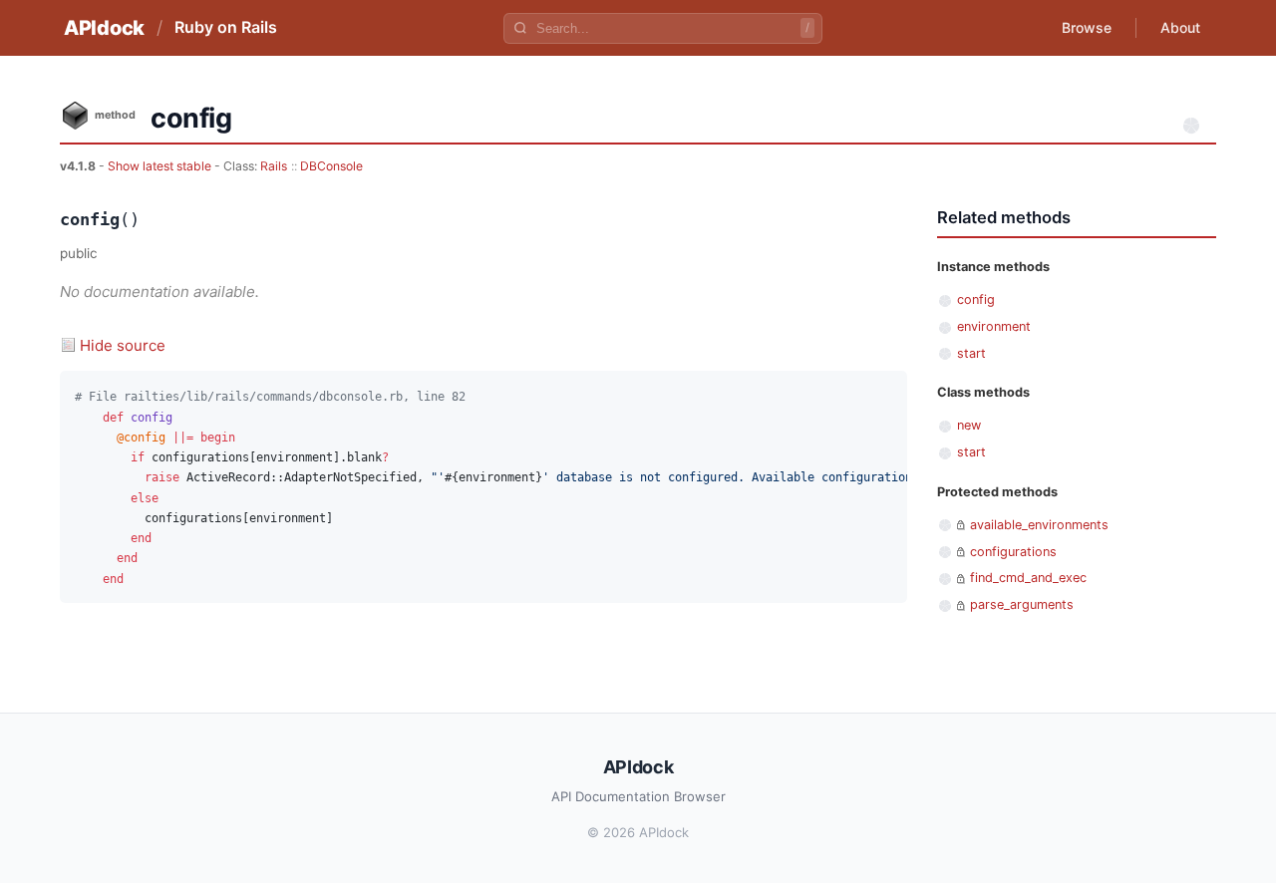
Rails (273, 165)
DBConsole (331, 165)
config (976, 299)
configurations (1013, 551)
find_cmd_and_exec (1028, 577)
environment (994, 326)
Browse (1087, 27)
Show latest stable (161, 165)
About (1180, 27)
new (969, 425)
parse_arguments (1022, 604)
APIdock (104, 28)
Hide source (122, 345)
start (971, 353)
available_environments (1039, 524)
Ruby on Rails (225, 27)
